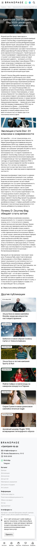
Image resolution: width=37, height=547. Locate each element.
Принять (9, 534)
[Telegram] (30, 2)
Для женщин (5, 473)
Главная (3, 7)
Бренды (3, 470)
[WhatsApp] (26, 2)
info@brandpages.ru (10, 451)
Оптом (3, 503)
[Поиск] (34, 2)
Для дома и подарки (8, 485)
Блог (9, 7)
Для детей (4, 479)
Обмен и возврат (7, 500)
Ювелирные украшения (9, 482)
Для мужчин (5, 476)
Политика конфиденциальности (12, 497)
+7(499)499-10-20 (9, 446)
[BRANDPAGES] (14, 2)
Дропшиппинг (5, 506)
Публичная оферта (7, 494)
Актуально (4, 487)
